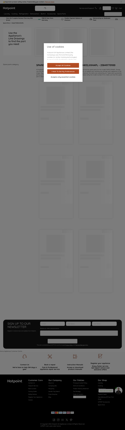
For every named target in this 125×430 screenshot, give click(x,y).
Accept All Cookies (63, 65)
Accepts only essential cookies (63, 77)
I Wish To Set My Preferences (63, 71)
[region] (63, 62)
